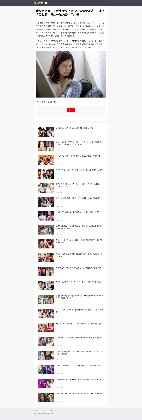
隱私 (49, 413)
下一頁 (71, 110)
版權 (52, 413)
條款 (46, 413)
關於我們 (36, 413)
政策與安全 (42, 413)
